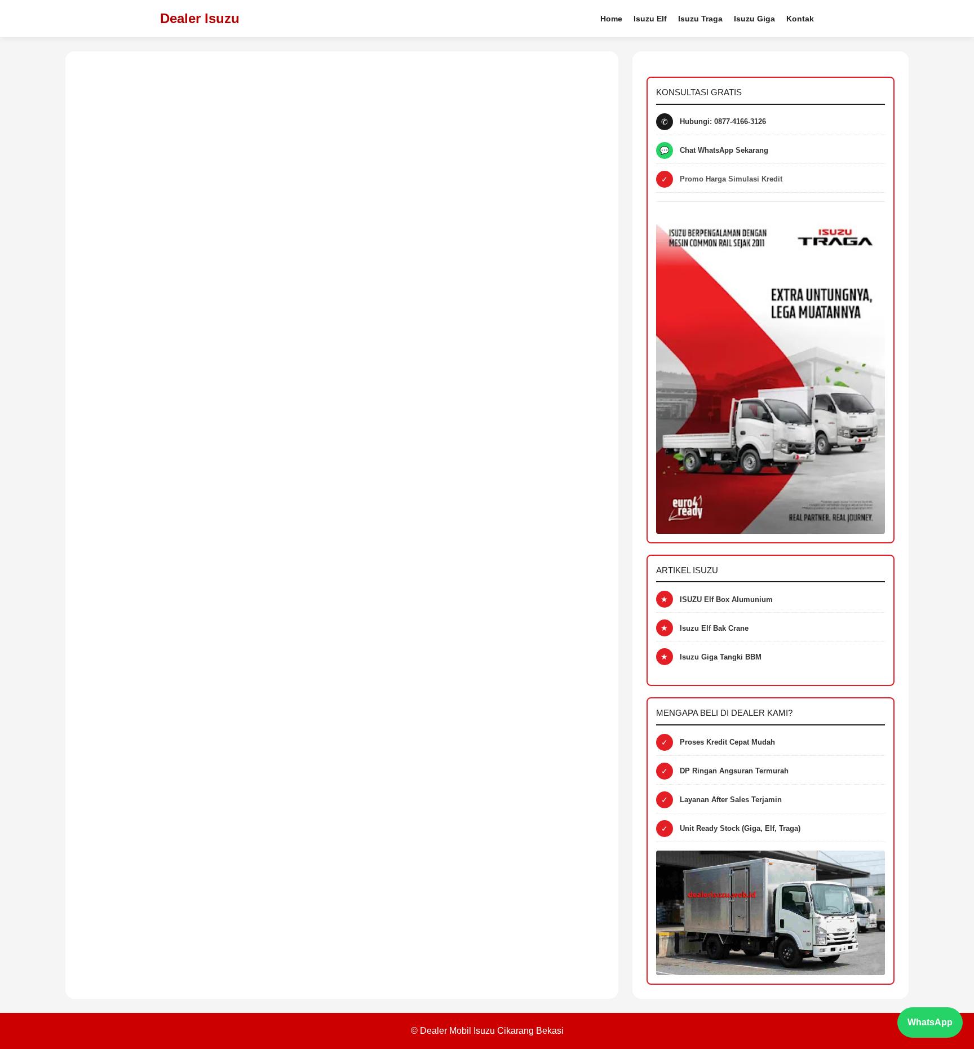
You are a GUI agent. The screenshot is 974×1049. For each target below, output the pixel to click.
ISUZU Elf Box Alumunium (726, 599)
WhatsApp (930, 1022)
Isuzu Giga (754, 18)
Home (611, 18)
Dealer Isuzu (200, 18)
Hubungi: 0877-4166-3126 (723, 121)
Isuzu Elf (650, 18)
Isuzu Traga (700, 18)
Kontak (800, 18)
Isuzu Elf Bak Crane (714, 628)
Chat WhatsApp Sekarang (724, 150)
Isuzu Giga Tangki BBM (721, 657)
